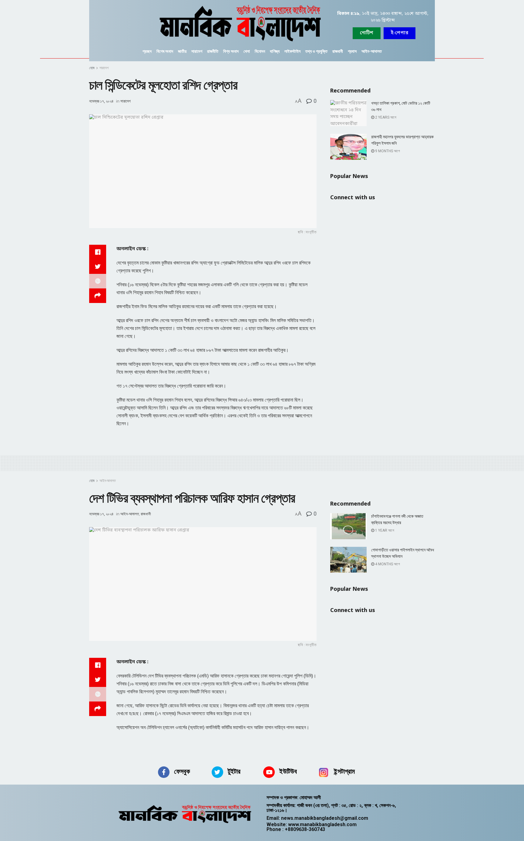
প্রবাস (352, 51)
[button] (399, 33)
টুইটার (234, 771)
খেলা (247, 51)
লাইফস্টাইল (292, 51)
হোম (92, 68)
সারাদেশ (196, 51)
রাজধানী (337, 51)
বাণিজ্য (275, 51)
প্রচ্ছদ (147, 51)
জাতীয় (182, 51)
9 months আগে (387, 151)
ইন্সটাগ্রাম (344, 771)
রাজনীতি (212, 51)
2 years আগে (385, 117)
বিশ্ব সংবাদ (231, 51)
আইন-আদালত (371, 51)
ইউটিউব (288, 771)
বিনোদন (260, 51)
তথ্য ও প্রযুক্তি (316, 51)
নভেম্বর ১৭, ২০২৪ (101, 101)
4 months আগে (387, 564)
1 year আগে (384, 530)
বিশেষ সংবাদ (164, 51)
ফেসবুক (182, 771)
